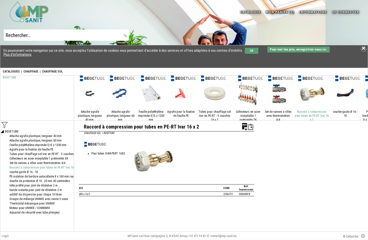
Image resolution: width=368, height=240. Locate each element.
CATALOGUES (11, 71)
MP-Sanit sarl (136, 236)
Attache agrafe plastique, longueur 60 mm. (120, 116)
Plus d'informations (18, 54)
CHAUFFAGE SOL (52, 71)
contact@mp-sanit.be (223, 236)
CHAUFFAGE (31, 71)
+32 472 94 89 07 (199, 236)
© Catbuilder (350, 236)
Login (5, 236)
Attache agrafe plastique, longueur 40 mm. (90, 116)
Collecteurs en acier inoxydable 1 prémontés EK (248, 116)
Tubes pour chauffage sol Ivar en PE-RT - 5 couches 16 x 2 (215, 116)
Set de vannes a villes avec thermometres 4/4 (278, 116)
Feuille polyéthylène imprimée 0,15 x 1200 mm (151, 116)
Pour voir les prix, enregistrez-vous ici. (298, 49)
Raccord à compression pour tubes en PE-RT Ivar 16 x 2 (312, 116)
